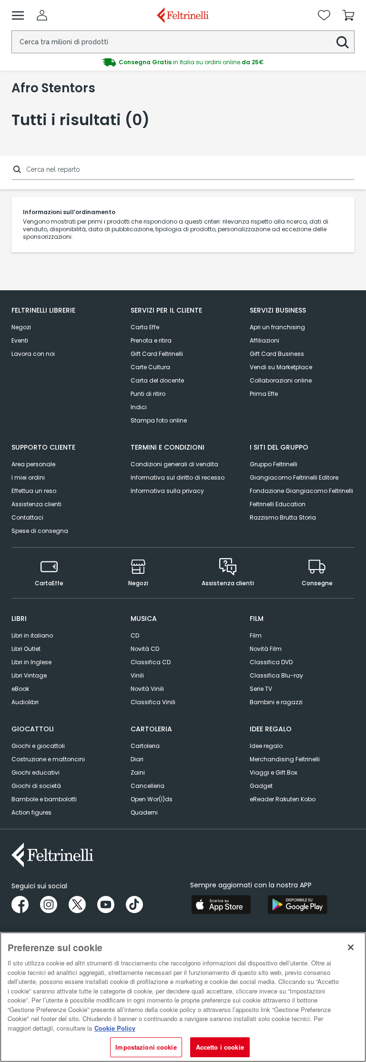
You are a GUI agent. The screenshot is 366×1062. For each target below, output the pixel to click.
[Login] (42, 15)
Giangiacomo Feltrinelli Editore (294, 477)
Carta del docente (157, 380)
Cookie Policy (114, 1027)
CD (135, 635)
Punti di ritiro (148, 394)
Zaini (138, 772)
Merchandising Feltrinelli (285, 759)
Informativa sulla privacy (167, 491)
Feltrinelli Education (277, 504)
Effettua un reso (33, 491)
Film (256, 635)
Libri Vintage (29, 675)
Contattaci (27, 517)
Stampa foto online (159, 420)
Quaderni (144, 812)
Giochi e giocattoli (38, 746)
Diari (137, 759)
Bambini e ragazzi (276, 702)
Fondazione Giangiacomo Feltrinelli (301, 491)
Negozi (21, 327)
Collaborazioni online (281, 380)
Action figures (31, 812)
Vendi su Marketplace (281, 367)
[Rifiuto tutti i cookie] (350, 947)
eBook (20, 689)
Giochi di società (36, 786)
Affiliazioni (264, 340)
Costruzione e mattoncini (48, 759)
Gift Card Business (277, 354)
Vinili (137, 675)
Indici (139, 407)
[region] (183, 997)
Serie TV (261, 689)
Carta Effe (145, 327)
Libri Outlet (26, 649)
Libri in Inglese (31, 662)
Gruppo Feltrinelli (273, 464)
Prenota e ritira (151, 340)
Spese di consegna (39, 531)
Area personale (33, 464)
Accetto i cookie (220, 1047)
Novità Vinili (147, 689)
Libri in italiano (32, 635)
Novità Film (266, 649)
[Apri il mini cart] (348, 15)
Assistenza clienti (36, 504)
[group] (183, 62)
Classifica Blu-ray (276, 675)
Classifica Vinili (153, 702)
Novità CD (145, 649)
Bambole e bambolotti (44, 799)
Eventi (19, 340)
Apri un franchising (277, 327)
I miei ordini (28, 477)
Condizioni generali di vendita (174, 464)
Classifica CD (151, 662)
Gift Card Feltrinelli (157, 354)
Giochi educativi (35, 772)
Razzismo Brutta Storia (283, 517)
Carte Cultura (150, 367)
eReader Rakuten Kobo (282, 799)
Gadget (261, 786)
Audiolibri (25, 702)
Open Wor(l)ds (152, 799)
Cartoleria (145, 746)
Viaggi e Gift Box (273, 772)
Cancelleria (147, 786)
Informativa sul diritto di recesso (177, 477)
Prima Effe (264, 394)
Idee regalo (266, 746)
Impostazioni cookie (145, 1047)
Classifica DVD (271, 662)
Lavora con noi (33, 354)
